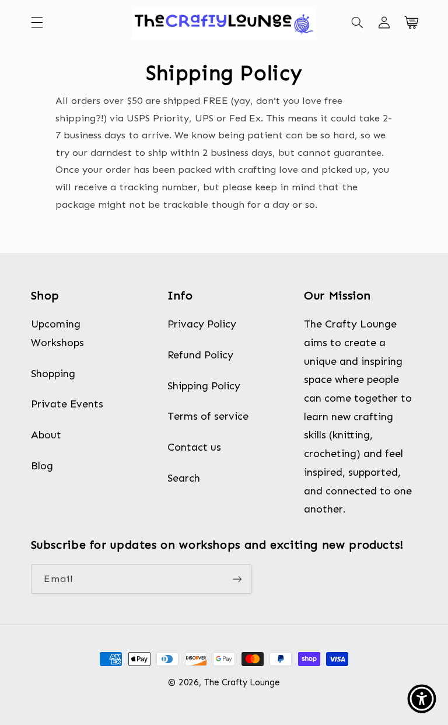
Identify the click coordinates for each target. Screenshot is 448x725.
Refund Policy (200, 354)
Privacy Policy (201, 324)
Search (183, 478)
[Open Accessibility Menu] (421, 698)
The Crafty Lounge (242, 682)
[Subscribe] (236, 578)
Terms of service (208, 416)
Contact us (194, 447)
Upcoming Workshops (57, 333)
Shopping (53, 373)
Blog (42, 465)
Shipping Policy (203, 385)
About (46, 434)
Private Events (67, 404)
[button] (36, 22)
